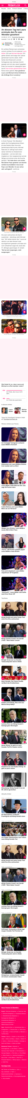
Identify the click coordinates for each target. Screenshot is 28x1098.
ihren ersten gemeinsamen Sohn (16, 68)
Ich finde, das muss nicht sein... (14, 392)
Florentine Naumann (18, 37)
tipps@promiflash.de (10, 419)
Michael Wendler (17, 53)
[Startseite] (14, 5)
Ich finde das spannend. (14, 400)
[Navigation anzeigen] (2, 5)
